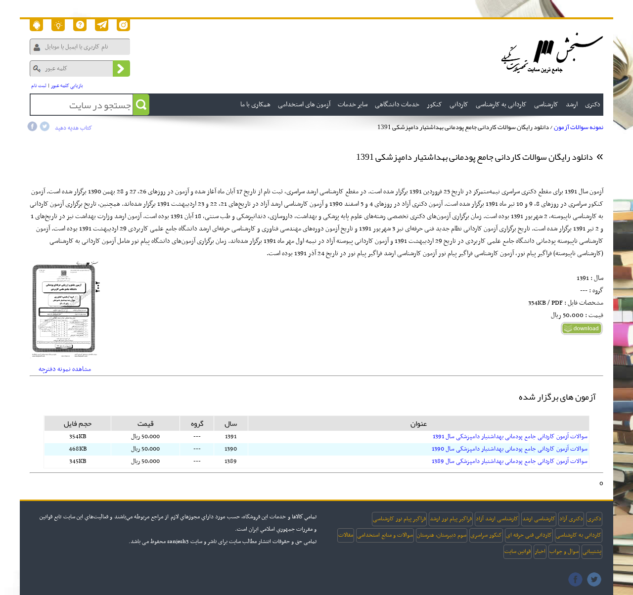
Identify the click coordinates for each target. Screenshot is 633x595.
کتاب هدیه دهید (73, 128)
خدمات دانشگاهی (397, 104)
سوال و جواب (564, 551)
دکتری (594, 519)
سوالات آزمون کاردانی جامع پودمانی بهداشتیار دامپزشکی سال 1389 (510, 461)
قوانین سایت (517, 551)
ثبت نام (38, 86)
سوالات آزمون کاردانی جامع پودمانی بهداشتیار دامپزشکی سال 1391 (510, 436)
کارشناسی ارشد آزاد (497, 519)
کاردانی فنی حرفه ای (529, 535)
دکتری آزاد (571, 519)
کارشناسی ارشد (538, 519)
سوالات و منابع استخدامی (385, 535)
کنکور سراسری (486, 535)
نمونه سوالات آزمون (578, 127)
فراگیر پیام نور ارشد (451, 519)
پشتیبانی (592, 551)
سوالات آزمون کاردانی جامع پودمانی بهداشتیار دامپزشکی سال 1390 (510, 449)
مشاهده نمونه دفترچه (65, 369)
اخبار (540, 551)
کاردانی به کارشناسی (578, 535)
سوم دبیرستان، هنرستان (441, 535)
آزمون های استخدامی (304, 104)
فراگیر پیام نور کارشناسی (399, 519)
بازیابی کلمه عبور (67, 86)
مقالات (345, 535)
